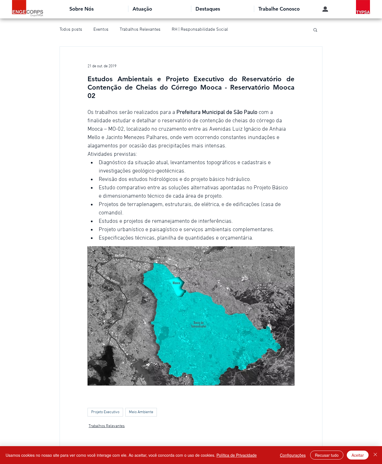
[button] (96, 9)
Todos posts (71, 29)
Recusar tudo (327, 455)
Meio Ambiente (141, 412)
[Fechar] (375, 455)
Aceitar (358, 455)
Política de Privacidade (236, 455)
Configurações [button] (293, 455)
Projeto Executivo (105, 412)
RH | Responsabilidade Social (200, 29)
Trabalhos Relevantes (140, 29)
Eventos (101, 29)
